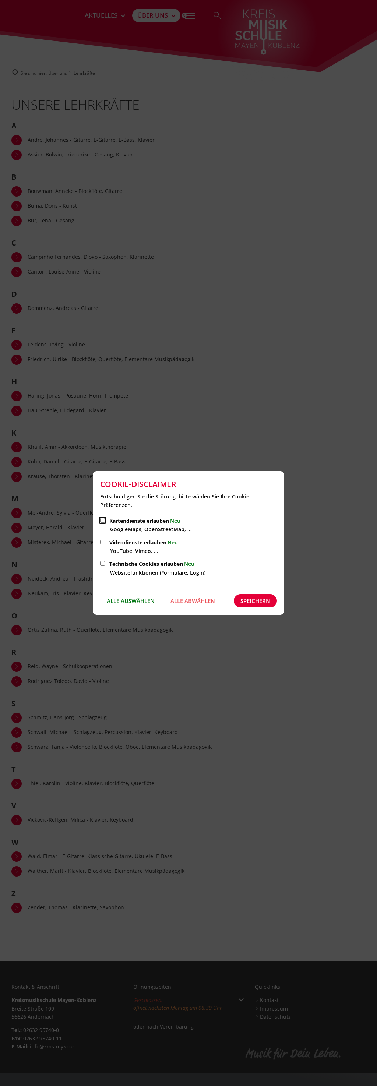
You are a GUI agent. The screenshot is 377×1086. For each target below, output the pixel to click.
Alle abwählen (192, 600)
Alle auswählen (131, 600)
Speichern (255, 600)
